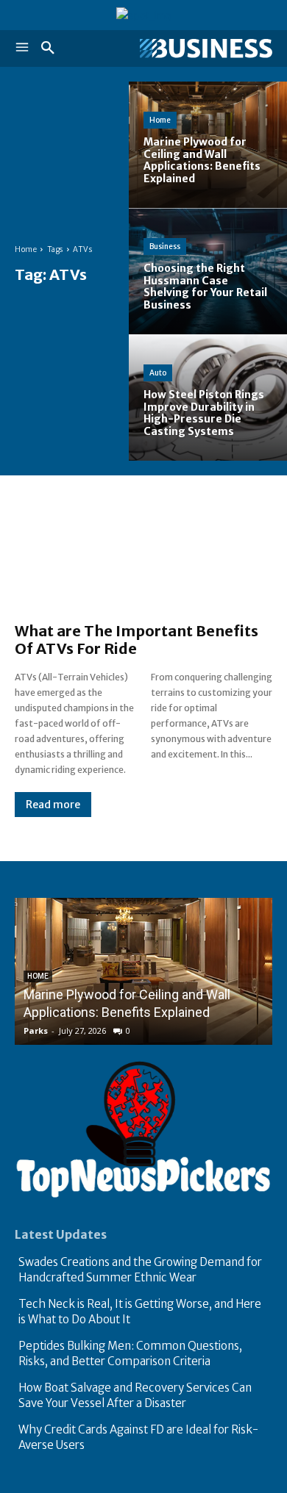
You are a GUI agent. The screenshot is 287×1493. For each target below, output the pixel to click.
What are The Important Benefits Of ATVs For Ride (136, 640)
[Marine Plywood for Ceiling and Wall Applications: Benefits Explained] (208, 145)
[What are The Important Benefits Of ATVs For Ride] (143, 556)
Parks (36, 1030)
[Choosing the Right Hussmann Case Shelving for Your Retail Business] (208, 271)
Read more (53, 804)
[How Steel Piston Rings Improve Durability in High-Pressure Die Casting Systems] (208, 397)
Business (164, 246)
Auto (157, 373)
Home (26, 249)
